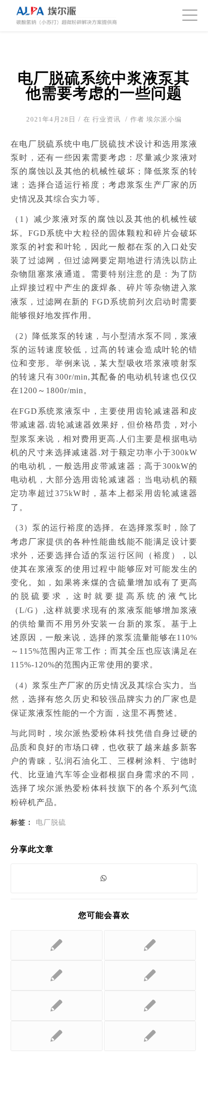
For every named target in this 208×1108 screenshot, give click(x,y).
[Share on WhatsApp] (104, 878)
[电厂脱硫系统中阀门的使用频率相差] (150, 1036)
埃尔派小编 (164, 119)
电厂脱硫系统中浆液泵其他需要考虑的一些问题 (104, 85)
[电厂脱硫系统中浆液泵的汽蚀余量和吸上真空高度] (56, 1036)
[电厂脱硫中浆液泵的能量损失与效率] (150, 975)
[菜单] (184, 15)
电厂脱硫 (51, 822)
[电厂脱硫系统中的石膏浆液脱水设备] (150, 1006)
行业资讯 (106, 119)
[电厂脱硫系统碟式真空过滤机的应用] (56, 975)
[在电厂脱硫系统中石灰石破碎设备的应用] (56, 945)
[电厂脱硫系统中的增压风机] (150, 945)
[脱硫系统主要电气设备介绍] (56, 1006)
